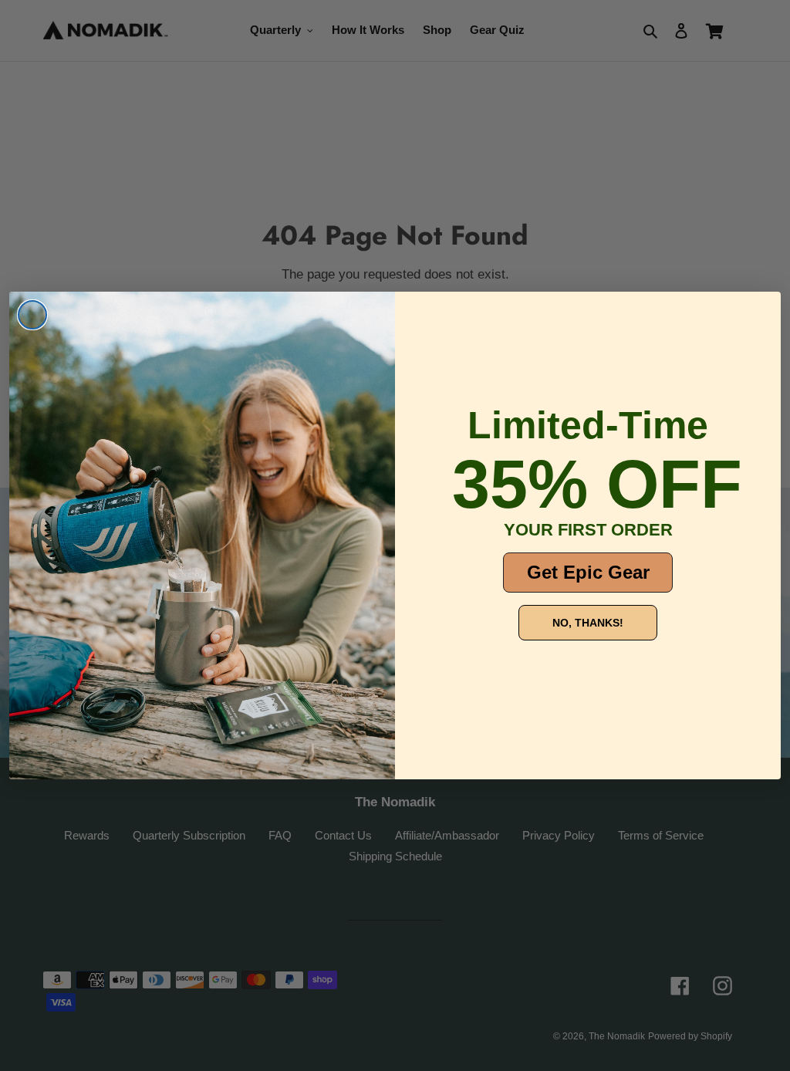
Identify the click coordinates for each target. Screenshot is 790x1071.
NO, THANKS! (587, 623)
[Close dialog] (32, 315)
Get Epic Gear (588, 572)
